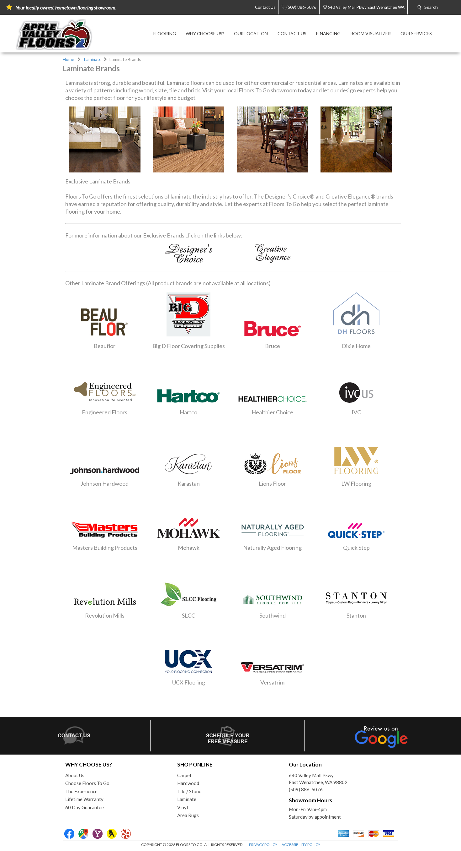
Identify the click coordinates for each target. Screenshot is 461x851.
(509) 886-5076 (306, 789)
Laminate (92, 59)
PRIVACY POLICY (263, 844)
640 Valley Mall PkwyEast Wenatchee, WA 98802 (318, 778)
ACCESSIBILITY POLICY (301, 844)
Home (68, 59)
